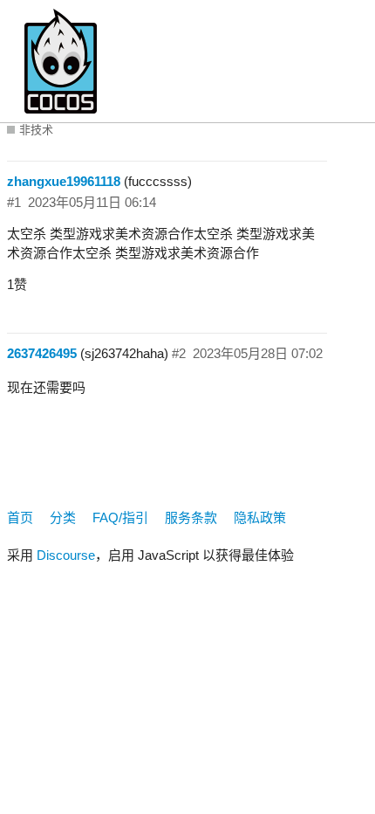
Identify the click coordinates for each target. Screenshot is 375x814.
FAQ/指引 (120, 517)
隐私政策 (260, 517)
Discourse (66, 555)
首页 (20, 517)
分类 (63, 517)
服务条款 (191, 517)
